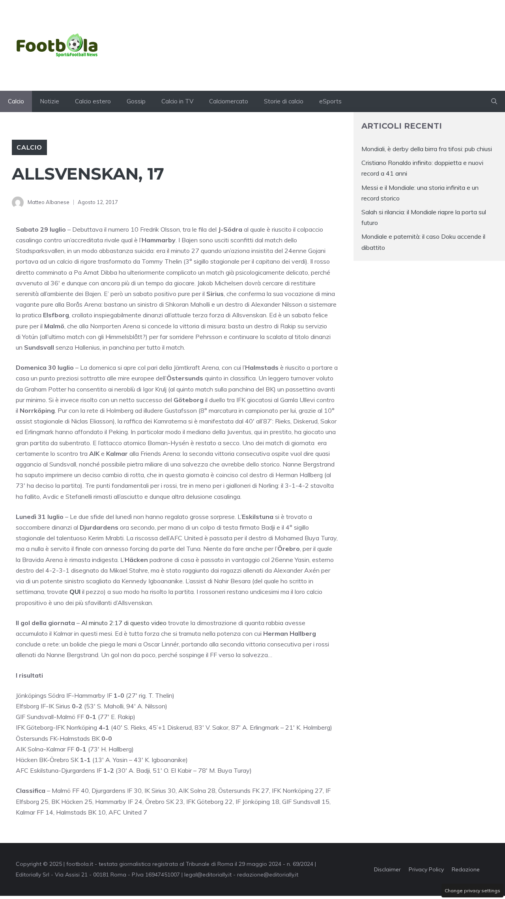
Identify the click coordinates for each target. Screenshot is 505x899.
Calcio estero (93, 101)
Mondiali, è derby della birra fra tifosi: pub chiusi (426, 149)
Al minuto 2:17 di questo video (123, 623)
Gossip (136, 101)
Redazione (466, 869)
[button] (494, 101)
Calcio (16, 101)
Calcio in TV (177, 101)
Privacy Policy (426, 869)
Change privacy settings (472, 890)
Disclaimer (387, 869)
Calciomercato (228, 101)
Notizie (49, 101)
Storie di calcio (283, 101)
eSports (330, 101)
